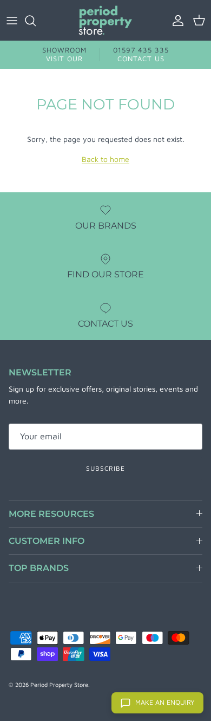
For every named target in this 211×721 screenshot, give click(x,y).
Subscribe (105, 468)
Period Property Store (59, 684)
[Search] (36, 21)
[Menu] (12, 21)
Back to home (105, 159)
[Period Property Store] (105, 20)
